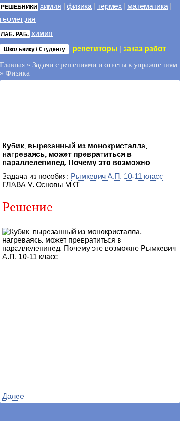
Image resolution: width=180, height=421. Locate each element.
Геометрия (18, 19)
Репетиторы (95, 49)
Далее (13, 396)
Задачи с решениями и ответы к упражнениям (104, 65)
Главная (12, 65)
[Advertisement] (76, 112)
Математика (147, 6)
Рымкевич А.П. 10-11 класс (117, 176)
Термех (109, 6)
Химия (50, 6)
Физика (79, 6)
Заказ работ (144, 49)
